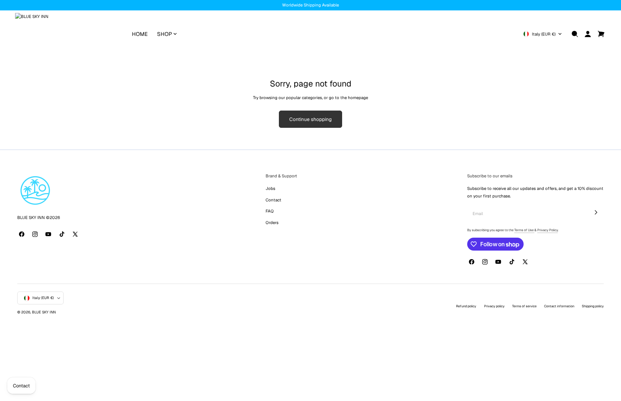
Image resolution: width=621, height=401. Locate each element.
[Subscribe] (596, 212)
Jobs (270, 188)
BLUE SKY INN (44, 312)
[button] (575, 34)
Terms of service (524, 306)
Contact (273, 199)
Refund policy (466, 306)
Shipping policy (593, 306)
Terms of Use (524, 230)
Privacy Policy (547, 230)
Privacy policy (494, 306)
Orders (272, 222)
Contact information (559, 306)
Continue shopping (310, 119)
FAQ (269, 211)
